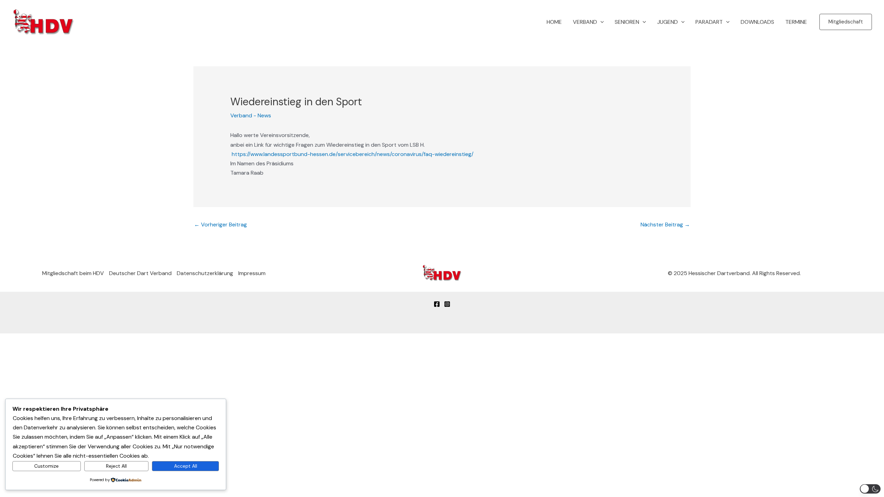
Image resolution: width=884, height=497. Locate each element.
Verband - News (250, 115)
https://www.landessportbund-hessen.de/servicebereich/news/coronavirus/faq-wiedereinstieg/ (352, 154)
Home (554, 22)
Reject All (116, 466)
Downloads (757, 22)
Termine (796, 22)
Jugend (667, 22)
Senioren (627, 22)
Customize (46, 466)
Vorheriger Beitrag (220, 224)
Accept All (185, 466)
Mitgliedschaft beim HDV (73, 273)
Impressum (252, 273)
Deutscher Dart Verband (140, 273)
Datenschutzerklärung (205, 273)
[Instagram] (447, 304)
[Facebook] (437, 304)
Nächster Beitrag (665, 224)
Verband (585, 22)
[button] (600, 22)
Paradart (709, 22)
